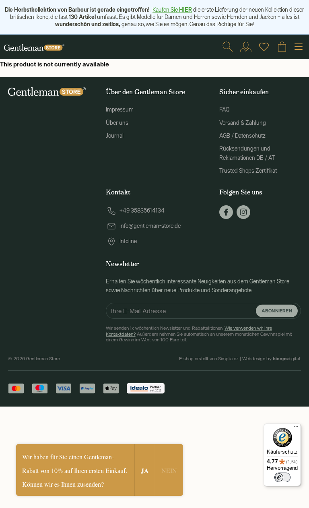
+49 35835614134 (142, 210)
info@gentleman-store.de (150, 226)
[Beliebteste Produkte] (264, 46)
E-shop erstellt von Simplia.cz (209, 358)
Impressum (120, 109)
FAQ (224, 109)
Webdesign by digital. (271, 358)
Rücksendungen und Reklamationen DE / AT (247, 153)
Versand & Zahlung (242, 123)
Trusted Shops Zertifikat (248, 170)
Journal (115, 135)
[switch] (282, 477)
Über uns (117, 123)
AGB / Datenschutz (242, 135)
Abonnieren (277, 311)
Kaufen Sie (172, 9)
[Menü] (296, 428)
